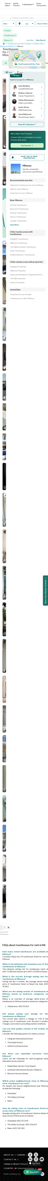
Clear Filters (30, 40)
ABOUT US (8, 1155)
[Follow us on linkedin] (30, 1159)
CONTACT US (10, 1159)
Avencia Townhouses (18, 213)
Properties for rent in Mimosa (21, 193)
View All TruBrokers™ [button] (27, 124)
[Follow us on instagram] (36, 1159)
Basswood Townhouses (19, 209)
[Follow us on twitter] (36, 1155)
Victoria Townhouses (18, 205)
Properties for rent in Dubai (20, 294)
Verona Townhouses (18, 217)
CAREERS (21, 1155)
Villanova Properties (18, 271)
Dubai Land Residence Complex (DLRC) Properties (27, 275)
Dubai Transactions (41, 4)
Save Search (41, 40)
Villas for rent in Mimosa (19, 189)
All (6, 63)
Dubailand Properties (18, 267)
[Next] (9, 927)
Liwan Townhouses (17, 251)
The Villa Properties (17, 279)
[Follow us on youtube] (42, 1159)
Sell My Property (16, 4)
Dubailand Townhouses (19, 239)
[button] (8, 23)
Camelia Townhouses (18, 221)
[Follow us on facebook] (30, 1155)
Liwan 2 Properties (17, 282)
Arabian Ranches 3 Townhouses (22, 255)
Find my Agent (8, 4)
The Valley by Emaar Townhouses (23, 247)
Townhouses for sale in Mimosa (22, 298)
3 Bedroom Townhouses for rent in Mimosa (26, 185)
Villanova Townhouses (18, 243)
